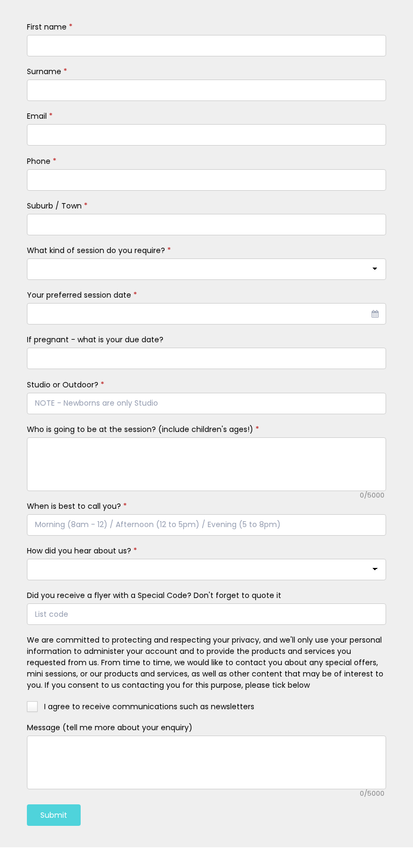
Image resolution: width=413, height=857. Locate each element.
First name (50, 26)
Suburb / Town (57, 205)
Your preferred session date (82, 295)
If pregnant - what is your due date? (95, 339)
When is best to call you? (77, 506)
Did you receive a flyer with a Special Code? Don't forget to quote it (154, 595)
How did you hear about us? (82, 550)
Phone (41, 161)
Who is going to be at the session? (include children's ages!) (143, 429)
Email (40, 116)
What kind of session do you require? (99, 250)
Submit (53, 815)
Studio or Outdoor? (65, 384)
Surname (47, 71)
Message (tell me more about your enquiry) (110, 727)
